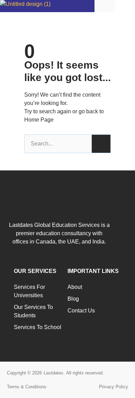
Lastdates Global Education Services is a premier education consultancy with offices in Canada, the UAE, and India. (59, 233)
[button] (125, 5)
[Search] (101, 144)
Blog (73, 299)
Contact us (81, 310)
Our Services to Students (33, 311)
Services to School (37, 327)
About (75, 287)
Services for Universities (29, 291)
